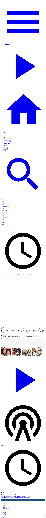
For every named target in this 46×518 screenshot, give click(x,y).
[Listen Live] (23, 380)
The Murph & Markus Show (7, 137)
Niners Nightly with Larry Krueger (8, 141)
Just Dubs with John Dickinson (7, 140)
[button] (6, 353)
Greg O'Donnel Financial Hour (7, 143)
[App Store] (3, 224)
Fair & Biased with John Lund (7, 138)
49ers (4, 132)
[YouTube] (3, 223)
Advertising (4, 151)
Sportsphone (5, 139)
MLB (4, 134)
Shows (3, 136)
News (3, 131)
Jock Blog (4, 146)
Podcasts (4, 135)
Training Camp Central (6, 148)
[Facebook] (3, 221)
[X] (3, 222)
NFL (4, 133)
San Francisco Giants (5, 149)
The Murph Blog (6, 147)
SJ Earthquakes (4, 150)
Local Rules (5, 145)
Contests (4, 144)
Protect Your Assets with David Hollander (8, 142)
